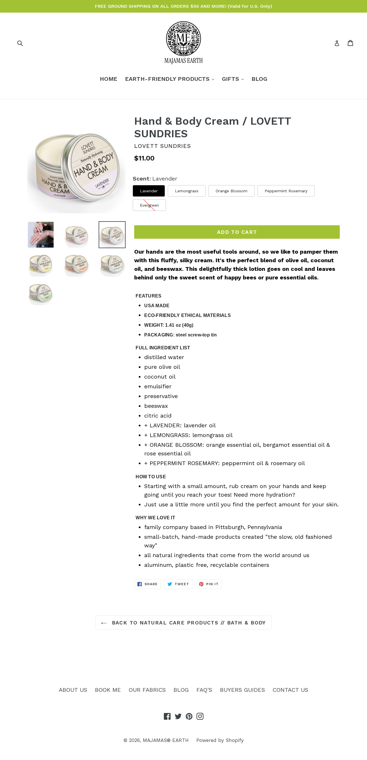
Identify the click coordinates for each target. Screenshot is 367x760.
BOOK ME (108, 689)
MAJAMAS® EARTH (166, 740)
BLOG (259, 78)
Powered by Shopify (220, 740)
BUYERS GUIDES (242, 689)
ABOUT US (73, 689)
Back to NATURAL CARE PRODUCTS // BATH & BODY (188, 623)
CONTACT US (290, 689)
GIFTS (234, 78)
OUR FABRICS (147, 689)
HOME (108, 78)
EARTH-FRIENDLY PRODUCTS (171, 78)
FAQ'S (204, 689)
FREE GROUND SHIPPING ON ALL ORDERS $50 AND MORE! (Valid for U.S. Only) (183, 6)
